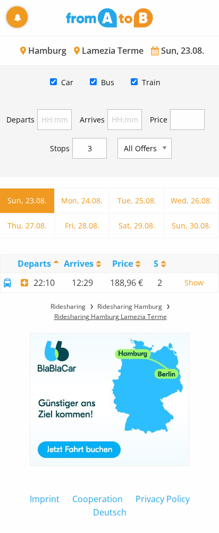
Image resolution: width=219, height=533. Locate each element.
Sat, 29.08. (137, 225)
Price (158, 119)
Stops (60, 148)
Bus (107, 82)
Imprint (45, 499)
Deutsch (110, 512)
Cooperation (97, 499)
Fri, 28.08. (82, 225)
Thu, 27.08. (27, 225)
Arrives (92, 119)
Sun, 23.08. (27, 200)
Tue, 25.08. (136, 200)
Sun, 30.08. (191, 225)
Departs (20, 119)
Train (151, 82)
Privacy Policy (163, 499)
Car (67, 82)
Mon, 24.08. (82, 200)
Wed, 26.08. (191, 200)
